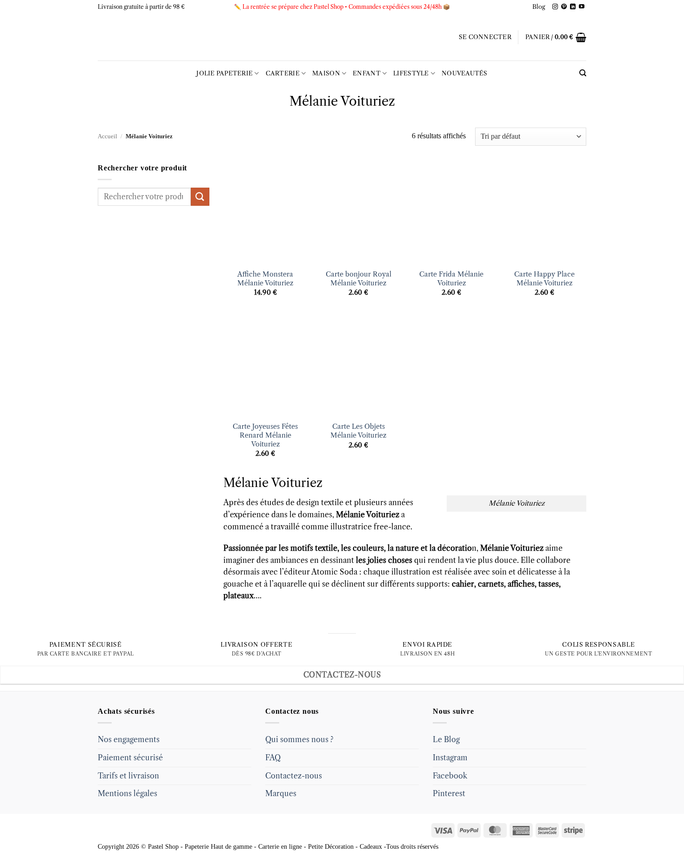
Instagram (450, 757)
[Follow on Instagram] (555, 7)
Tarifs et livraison (128, 775)
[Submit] (200, 197)
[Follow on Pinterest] (564, 7)
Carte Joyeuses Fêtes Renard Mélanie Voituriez (265, 435)
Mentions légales (127, 793)
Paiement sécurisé (130, 757)
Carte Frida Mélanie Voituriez (451, 278)
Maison (326, 73)
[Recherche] (582, 73)
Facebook (450, 775)
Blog (538, 6)
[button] (485, 37)
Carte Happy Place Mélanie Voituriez (544, 278)
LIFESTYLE (411, 73)
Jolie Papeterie (224, 73)
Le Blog (446, 739)
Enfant (367, 73)
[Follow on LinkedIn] (573, 7)
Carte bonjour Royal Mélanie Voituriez (358, 278)
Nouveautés (465, 73)
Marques (280, 793)
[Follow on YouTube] (581, 7)
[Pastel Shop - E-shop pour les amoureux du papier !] (342, 37)
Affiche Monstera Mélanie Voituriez (265, 278)
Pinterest (449, 793)
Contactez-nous (293, 775)
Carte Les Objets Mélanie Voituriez (358, 431)
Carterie (283, 73)
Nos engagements (129, 739)
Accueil (107, 136)
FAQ (273, 757)
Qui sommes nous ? (299, 739)
